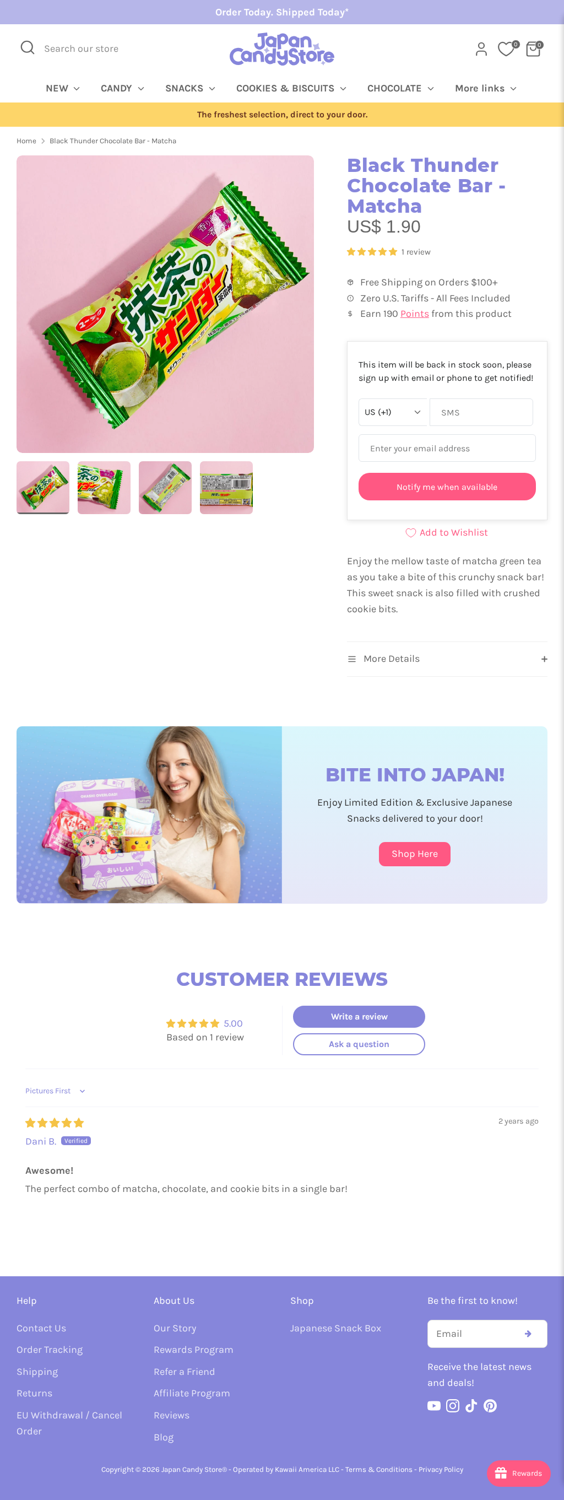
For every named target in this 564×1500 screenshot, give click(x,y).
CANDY (118, 88)
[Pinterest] (490, 1405)
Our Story (175, 1328)
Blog (163, 1437)
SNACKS (185, 88)
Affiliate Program (192, 1393)
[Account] (481, 49)
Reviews (171, 1415)
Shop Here (415, 854)
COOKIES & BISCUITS (286, 88)
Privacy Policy (441, 1469)
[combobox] (89, 48)
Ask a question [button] (359, 1044)
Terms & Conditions (379, 1469)
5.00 (233, 1023)
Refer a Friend (184, 1372)
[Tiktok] (471, 1405)
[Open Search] (28, 47)
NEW (58, 88)
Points (414, 313)
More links (481, 88)
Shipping (37, 1372)
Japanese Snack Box (335, 1328)
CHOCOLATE (396, 88)
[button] (373, 252)
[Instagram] (452, 1405)
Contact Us (41, 1328)
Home (26, 141)
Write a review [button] (359, 1016)
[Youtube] (434, 1405)
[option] (282, 114)
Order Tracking (50, 1349)
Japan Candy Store (191, 1469)
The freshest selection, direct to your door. (282, 115)
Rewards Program (194, 1349)
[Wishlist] (506, 49)
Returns (34, 1393)
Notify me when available (447, 487)
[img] (54, 1123)
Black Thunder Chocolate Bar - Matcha (113, 141)
